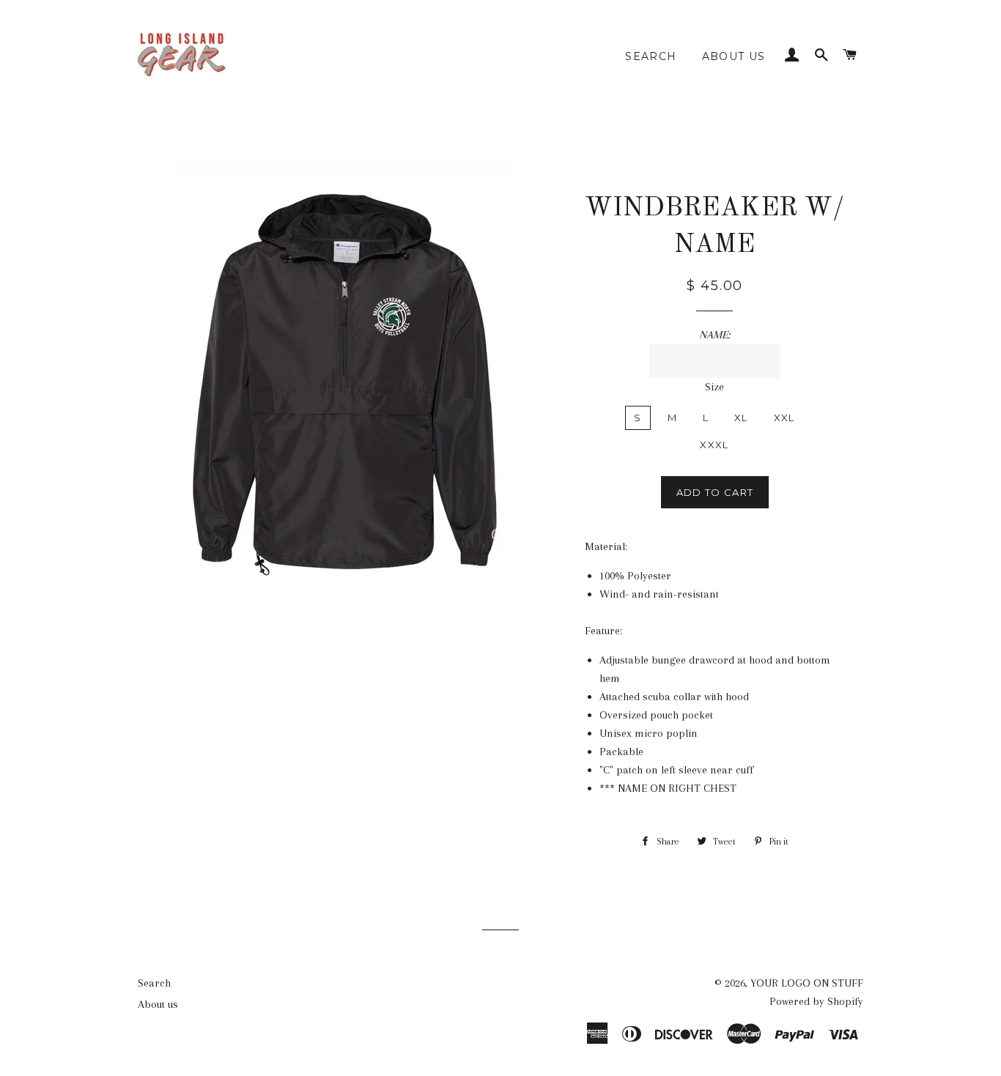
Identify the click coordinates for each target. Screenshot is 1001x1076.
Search (650, 56)
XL (741, 417)
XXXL (714, 444)
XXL (784, 417)
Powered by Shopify (816, 1001)
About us (734, 56)
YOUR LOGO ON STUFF (806, 983)
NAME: (714, 334)
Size (714, 386)
